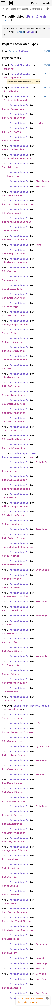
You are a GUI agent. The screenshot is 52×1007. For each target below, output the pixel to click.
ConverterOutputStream (17, 732)
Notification (11, 868)
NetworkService (12, 341)
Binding (8, 68)
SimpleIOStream (12, 564)
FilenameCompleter (14, 479)
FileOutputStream (13, 538)
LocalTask (14, 709)
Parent (20, 31)
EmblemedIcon (11, 938)
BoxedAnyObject (13, 91)
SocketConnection (13, 412)
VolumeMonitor (11, 578)
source (5, 20)
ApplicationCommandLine (18, 204)
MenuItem (41, 760)
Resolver (41, 529)
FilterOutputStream (15, 506)
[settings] (48, 9)
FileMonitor (10, 876)
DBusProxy (42, 181)
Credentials (10, 624)
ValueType (20, 453)
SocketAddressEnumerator (19, 158)
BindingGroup (12, 77)
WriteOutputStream (14, 315)
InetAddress (10, 167)
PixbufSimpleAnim (13, 117)
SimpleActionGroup (14, 262)
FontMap (41, 978)
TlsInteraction (12, 430)
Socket (40, 774)
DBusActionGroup (13, 515)
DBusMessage (10, 306)
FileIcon (41, 806)
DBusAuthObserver (13, 403)
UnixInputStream (13, 195)
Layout (40, 958)
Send (34, 453)
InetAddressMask (13, 421)
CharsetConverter (13, 448)
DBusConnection (12, 741)
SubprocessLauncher (15, 596)
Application (10, 642)
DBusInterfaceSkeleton (17, 929)
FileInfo (41, 462)
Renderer (41, 944)
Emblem (40, 186)
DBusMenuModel (11, 212)
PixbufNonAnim (11, 131)
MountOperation (12, 633)
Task (31, 456)
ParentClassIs (40, 3)
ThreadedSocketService (17, 546)
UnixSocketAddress (14, 912)
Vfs (38, 723)
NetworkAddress (12, 524)
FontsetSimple (11, 987)
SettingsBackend (13, 841)
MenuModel (42, 656)
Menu (39, 244)
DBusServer (9, 271)
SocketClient (11, 333)
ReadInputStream (13, 783)
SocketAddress (11, 673)
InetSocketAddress (14, 359)
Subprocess (9, 280)
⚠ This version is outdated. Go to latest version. (31, 1000)
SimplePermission (13, 350)
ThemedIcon (9, 497)
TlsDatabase (10, 691)
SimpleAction (11, 377)
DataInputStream (13, 792)
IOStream (41, 601)
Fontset (41, 968)
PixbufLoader (11, 140)
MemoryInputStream (14, 395)
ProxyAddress (11, 859)
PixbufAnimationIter (16, 149)
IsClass (31, 31)
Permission (9, 470)
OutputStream (11, 587)
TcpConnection (11, 665)
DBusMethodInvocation (16, 439)
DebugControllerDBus (16, 850)
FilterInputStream (14, 755)
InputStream (10, 230)
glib (12, 16)
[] (12, 20)
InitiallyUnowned (15, 100)
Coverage (41, 963)
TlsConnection (11, 176)
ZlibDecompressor (13, 800)
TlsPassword (10, 903)
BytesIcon (42, 746)
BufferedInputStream (16, 488)
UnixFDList (9, 368)
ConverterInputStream (16, 921)
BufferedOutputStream (16, 221)
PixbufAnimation (13, 108)
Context (41, 973)
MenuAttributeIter (14, 682)
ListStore (42, 569)
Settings (41, 615)
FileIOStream (11, 386)
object (20, 16)
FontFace (41, 993)
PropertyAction (12, 815)
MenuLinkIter (11, 555)
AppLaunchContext (13, 832)
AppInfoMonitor (12, 610)
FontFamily (9, 952)
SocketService (11, 894)
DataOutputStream (13, 253)
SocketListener (12, 718)
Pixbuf (40, 122)
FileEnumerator (12, 823)
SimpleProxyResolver (16, 239)
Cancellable (10, 885)
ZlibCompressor (12, 769)
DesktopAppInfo (12, 288)
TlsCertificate (12, 700)
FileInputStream (13, 651)
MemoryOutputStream (15, 324)
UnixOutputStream (13, 297)
